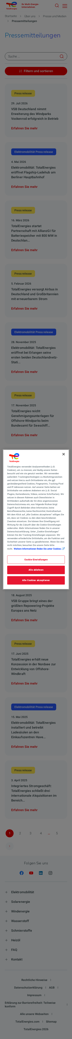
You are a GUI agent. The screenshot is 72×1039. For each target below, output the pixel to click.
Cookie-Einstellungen (36, 559)
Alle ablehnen (36, 569)
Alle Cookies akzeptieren (36, 580)
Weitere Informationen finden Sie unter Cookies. (38, 548)
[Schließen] (63, 454)
